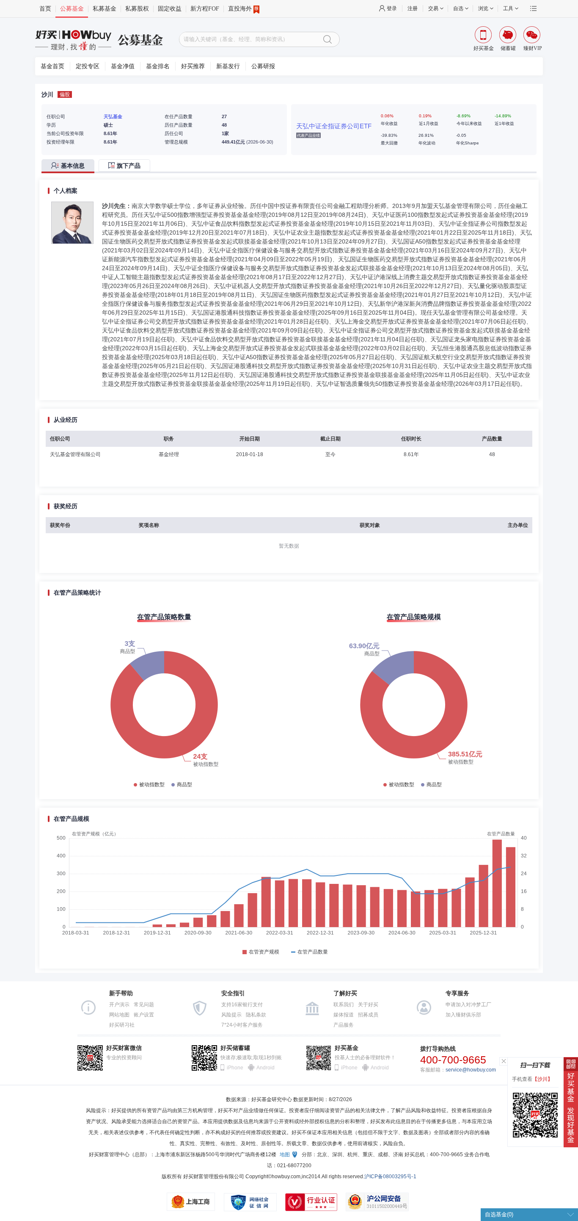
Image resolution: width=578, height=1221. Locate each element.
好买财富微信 (124, 1048)
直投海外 (240, 9)
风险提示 (231, 1015)
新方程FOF (204, 9)
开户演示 (119, 1005)
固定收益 (170, 9)
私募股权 (137, 9)
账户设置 (144, 1015)
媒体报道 (343, 1015)
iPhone (235, 1068)
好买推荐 (193, 66)
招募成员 (368, 1015)
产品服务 (343, 1025)
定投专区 (87, 66)
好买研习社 (122, 1025)
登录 (392, 8)
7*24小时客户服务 (242, 1025)
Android (264, 1068)
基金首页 (52, 66)
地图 (285, 1154)
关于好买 (368, 1005)
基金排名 (158, 66)
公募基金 (72, 9)
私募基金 (104, 9)
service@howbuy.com (471, 1070)
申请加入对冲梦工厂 (468, 1005)
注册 (412, 8)
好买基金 (346, 1048)
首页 (45, 9)
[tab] (70, 166)
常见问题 (144, 1005)
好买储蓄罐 (235, 1048)
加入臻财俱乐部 (463, 1015)
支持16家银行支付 (242, 1005)
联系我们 (343, 1005)
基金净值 (123, 66)
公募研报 (263, 66)
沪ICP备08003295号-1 (390, 1176)
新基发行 (228, 66)
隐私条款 (256, 1015)
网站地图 (119, 1015)
